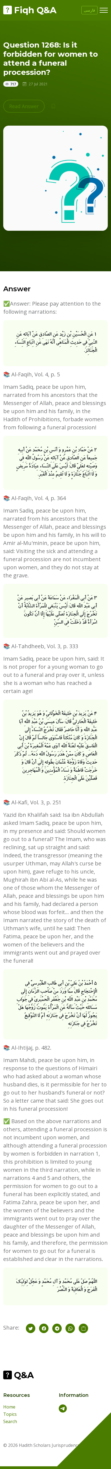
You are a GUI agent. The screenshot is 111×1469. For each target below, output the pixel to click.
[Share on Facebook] (43, 1328)
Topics (10, 1414)
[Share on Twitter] (30, 1328)
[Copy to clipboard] (83, 1328)
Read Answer (24, 106)
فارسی (89, 10)
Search (10, 1421)
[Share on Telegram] (57, 1328)
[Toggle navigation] (104, 10)
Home (9, 1407)
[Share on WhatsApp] (70, 1328)
